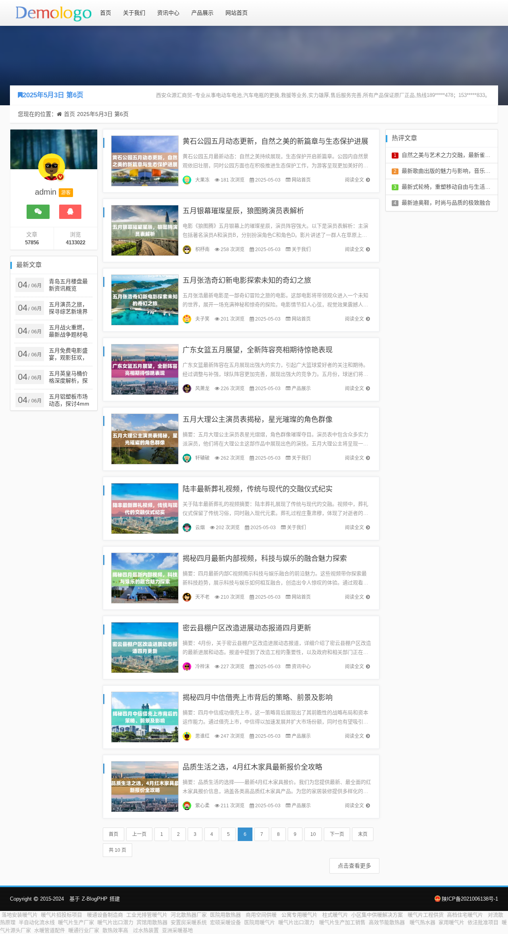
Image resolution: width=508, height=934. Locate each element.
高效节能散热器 (387, 922)
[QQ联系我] (70, 212)
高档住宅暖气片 (466, 915)
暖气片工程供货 (426, 915)
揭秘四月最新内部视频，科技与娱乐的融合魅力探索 (265, 559)
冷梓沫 (202, 666)
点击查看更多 (354, 865)
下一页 (337, 834)
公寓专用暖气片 (300, 915)
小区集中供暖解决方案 (377, 915)
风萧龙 (202, 388)
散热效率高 (116, 930)
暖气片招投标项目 (62, 915)
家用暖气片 (451, 922)
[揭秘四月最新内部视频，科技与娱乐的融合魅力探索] (145, 577)
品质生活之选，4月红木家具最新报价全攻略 (252, 767)
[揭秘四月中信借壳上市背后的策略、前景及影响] (145, 716)
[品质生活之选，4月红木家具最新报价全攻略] (145, 786)
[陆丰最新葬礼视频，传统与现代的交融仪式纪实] (145, 508)
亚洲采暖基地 (177, 930)
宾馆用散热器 (152, 922)
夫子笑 (202, 319)
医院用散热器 (226, 915)
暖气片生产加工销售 (342, 922)
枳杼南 (202, 249)
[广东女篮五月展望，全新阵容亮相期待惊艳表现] (145, 369)
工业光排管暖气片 (146, 915)
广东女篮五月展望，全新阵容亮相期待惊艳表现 (258, 350)
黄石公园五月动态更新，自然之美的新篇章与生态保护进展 (275, 141)
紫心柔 (202, 805)
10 (313, 834)
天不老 (202, 597)
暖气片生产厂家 (76, 922)
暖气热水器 (422, 922)
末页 (363, 834)
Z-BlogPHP (95, 899)
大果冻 (202, 180)
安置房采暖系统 (189, 922)
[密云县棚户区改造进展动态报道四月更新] (145, 647)
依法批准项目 (483, 922)
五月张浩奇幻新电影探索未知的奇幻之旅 (247, 280)
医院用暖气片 (259, 922)
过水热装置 (146, 930)
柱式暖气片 (335, 915)
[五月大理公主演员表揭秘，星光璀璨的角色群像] (145, 438)
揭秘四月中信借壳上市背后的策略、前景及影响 (258, 698)
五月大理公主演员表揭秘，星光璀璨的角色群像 (258, 419)
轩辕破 (202, 458)
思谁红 (202, 736)
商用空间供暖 (262, 915)
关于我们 (134, 13)
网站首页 (236, 13)
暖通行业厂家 (83, 930)
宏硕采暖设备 (225, 922)
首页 (105, 13)
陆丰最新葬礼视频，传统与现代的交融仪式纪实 (258, 489)
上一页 (139, 834)
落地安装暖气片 (20, 915)
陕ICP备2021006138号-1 (470, 899)
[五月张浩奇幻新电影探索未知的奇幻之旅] (145, 299)
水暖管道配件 (49, 930)
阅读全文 (354, 180)
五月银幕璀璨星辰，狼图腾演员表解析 (243, 211)
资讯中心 (168, 13)
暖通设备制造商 (105, 915)
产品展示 (202, 13)
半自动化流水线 (37, 922)
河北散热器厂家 (189, 915)
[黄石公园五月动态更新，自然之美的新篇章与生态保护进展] (145, 160)
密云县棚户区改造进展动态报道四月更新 (247, 628)
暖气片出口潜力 (115, 922)
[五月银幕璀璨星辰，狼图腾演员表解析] (145, 230)
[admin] (51, 171)
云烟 (200, 527)
